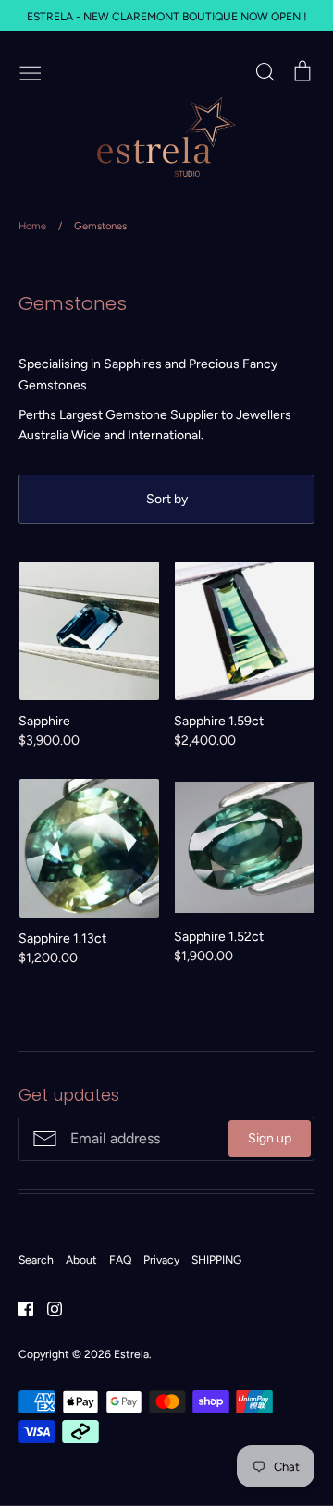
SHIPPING (216, 1259)
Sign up (269, 1138)
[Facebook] (19, 1307)
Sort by (167, 499)
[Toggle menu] (30, 71)
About (81, 1259)
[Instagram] (47, 1307)
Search (36, 1259)
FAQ (120, 1259)
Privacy (161, 1259)
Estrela (131, 1354)
